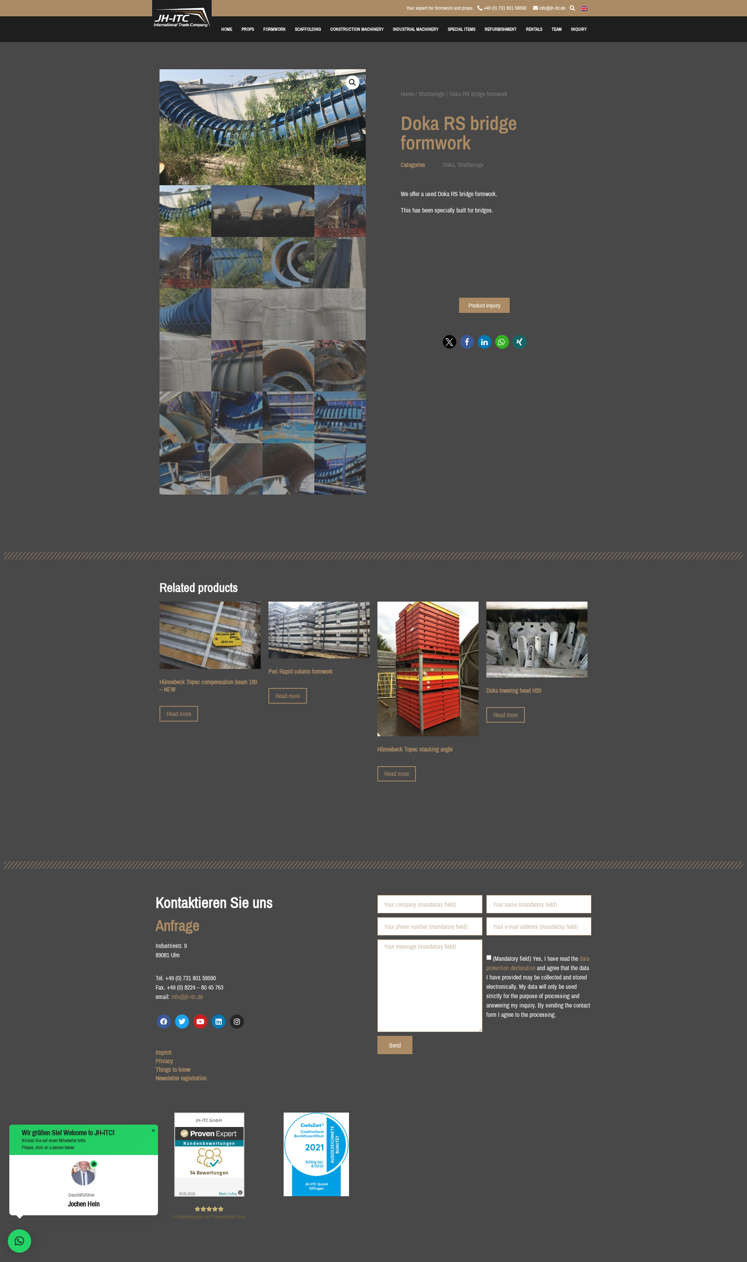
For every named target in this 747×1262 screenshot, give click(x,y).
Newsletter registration (181, 1078)
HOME (226, 29)
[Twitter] (182, 1022)
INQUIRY (579, 29)
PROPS (248, 29)
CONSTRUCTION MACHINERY (357, 29)
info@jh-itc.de (551, 8)
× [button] (153, 1130)
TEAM (557, 29)
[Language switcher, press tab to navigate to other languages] (584, 8)
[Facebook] (164, 1022)
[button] (352, 82)
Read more (179, 713)
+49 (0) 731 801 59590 (504, 8)
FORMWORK (274, 29)
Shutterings (432, 94)
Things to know (173, 1069)
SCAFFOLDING (308, 29)
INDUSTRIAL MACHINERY (415, 29)
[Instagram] (237, 1022)
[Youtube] (200, 1022)
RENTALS (534, 29)
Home (407, 94)
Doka (448, 164)
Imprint (164, 1052)
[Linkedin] (219, 1022)
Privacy (164, 1061)
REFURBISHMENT (501, 29)
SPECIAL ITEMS (461, 29)
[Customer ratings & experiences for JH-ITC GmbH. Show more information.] (209, 1194)
